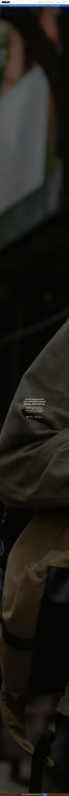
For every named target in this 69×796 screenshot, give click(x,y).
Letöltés (44, 794)
